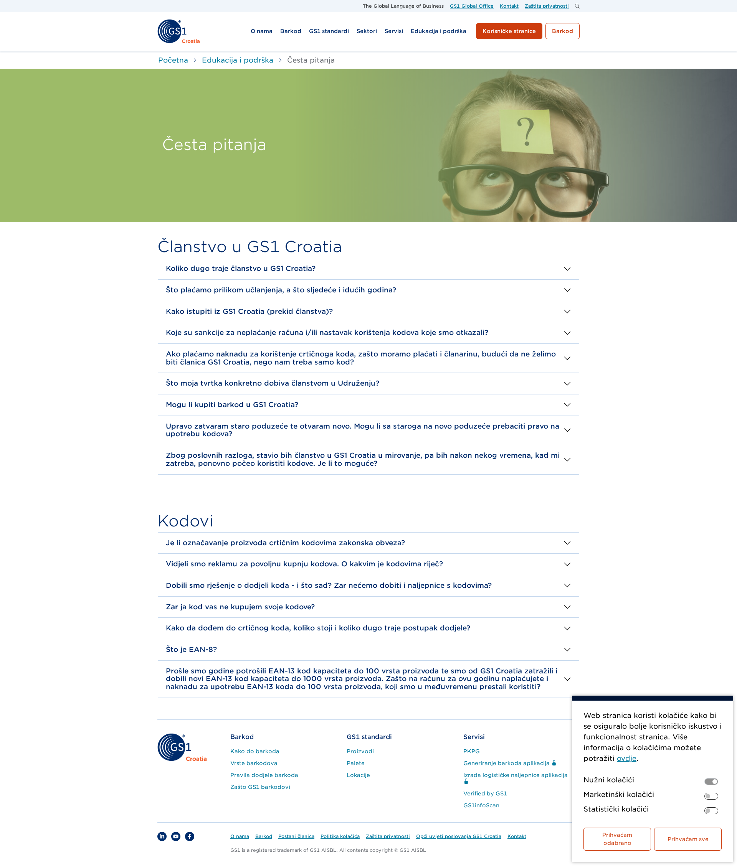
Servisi (474, 737)
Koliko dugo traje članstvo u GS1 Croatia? (241, 268)
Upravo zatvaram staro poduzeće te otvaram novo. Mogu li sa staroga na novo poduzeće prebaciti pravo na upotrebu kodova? (362, 430)
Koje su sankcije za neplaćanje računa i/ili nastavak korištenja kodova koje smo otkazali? (327, 332)
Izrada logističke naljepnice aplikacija (515, 775)
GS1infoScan (481, 805)
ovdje (626, 758)
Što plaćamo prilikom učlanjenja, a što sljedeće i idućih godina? (281, 290)
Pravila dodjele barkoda (264, 775)
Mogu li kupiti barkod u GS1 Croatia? (232, 405)
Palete (356, 763)
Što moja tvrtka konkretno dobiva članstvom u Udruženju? (272, 383)
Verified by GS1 (485, 793)
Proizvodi (360, 751)
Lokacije (358, 775)
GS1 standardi (369, 737)
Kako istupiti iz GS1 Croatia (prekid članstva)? (249, 311)
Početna (173, 60)
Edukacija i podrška (237, 60)
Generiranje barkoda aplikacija (507, 763)
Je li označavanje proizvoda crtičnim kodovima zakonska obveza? (285, 543)
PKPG (471, 751)
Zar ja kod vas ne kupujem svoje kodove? (240, 607)
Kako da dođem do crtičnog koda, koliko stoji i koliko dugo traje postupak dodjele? (318, 628)
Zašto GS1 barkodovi (260, 787)
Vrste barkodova (254, 763)
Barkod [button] (562, 31)
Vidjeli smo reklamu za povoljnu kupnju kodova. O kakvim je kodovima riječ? (304, 564)
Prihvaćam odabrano (617, 839)
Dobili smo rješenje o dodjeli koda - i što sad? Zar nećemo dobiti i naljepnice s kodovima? (329, 585)
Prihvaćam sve (688, 839)
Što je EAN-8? (191, 649)
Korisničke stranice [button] (509, 31)
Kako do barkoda (254, 751)
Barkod (242, 737)
